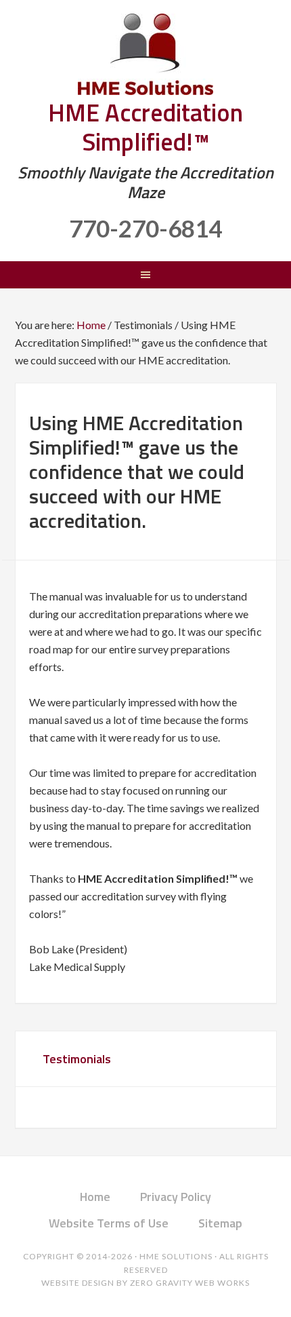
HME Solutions (146, 54)
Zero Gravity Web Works (190, 1283)
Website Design (77, 1283)
